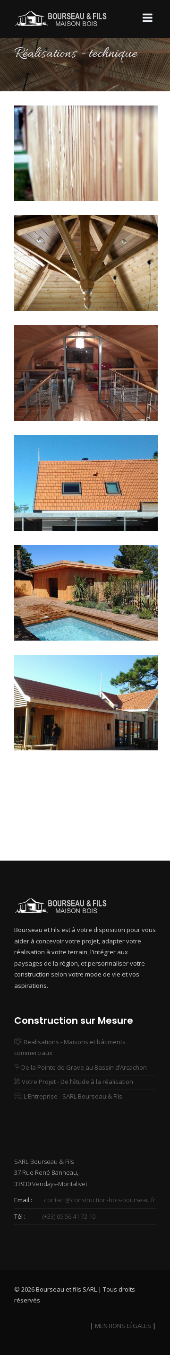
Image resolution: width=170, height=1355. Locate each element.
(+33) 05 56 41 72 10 (68, 1216)
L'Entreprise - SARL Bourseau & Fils (72, 1096)
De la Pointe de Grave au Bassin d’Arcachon (83, 1067)
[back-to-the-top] (143, 1328)
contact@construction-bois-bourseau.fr (98, 1200)
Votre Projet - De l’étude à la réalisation (76, 1081)
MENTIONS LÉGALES (122, 1325)
